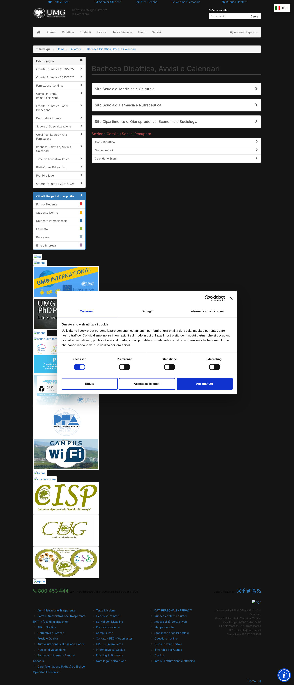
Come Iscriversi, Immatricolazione (47, 95)
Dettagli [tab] (147, 311)
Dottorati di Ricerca (48, 118)
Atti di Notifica (46, 627)
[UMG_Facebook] (243, 591)
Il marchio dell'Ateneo (168, 649)
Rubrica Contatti (236, 2)
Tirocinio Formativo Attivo (52, 159)
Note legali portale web (111, 661)
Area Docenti (148, 2)
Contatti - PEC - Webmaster (114, 638)
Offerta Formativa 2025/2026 (55, 77)
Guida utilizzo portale (168, 644)
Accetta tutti (204, 383)
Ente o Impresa (46, 245)
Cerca (254, 16)
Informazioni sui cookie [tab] (206, 311)
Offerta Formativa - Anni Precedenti (52, 108)
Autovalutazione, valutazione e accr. (61, 644)
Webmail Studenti (109, 2)
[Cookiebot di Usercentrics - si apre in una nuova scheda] (207, 298)
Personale (42, 237)
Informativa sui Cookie (110, 649)
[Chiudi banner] (231, 298)
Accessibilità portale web (170, 621)
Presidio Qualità (47, 638)
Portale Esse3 (61, 2)
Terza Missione (105, 610)
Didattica (76, 49)
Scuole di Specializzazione (53, 126)
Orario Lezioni (104, 150)
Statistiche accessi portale (171, 632)
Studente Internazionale (51, 220)
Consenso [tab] (87, 311)
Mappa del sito (164, 627)
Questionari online (166, 638)
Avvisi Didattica (105, 142)
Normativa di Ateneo (50, 632)
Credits (159, 655)
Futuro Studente (46, 204)
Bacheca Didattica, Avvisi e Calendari (111, 49)
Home (60, 49)
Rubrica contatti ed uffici (170, 616)
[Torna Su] (254, 681)
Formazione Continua (50, 85)
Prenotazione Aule (108, 627)
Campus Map (104, 632)
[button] (244, 32)
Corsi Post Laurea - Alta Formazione (51, 136)
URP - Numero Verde (109, 644)
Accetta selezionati (147, 383)
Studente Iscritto (47, 212)
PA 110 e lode (45, 175)
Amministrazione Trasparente (56, 610)
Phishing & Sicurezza (109, 655)
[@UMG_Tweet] (248, 591)
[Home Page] (38, 32)
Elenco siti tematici (108, 616)
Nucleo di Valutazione (51, 649)
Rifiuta (89, 383)
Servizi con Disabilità (109, 621)
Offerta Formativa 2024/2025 (55, 183)
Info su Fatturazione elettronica (174, 661)
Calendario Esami (106, 158)
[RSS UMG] (259, 591)
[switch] (124, 367)
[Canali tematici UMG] (254, 591)
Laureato (42, 229)
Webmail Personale (187, 2)
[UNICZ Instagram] (239, 591)
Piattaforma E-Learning (51, 167)
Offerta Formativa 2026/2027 (55, 69)
